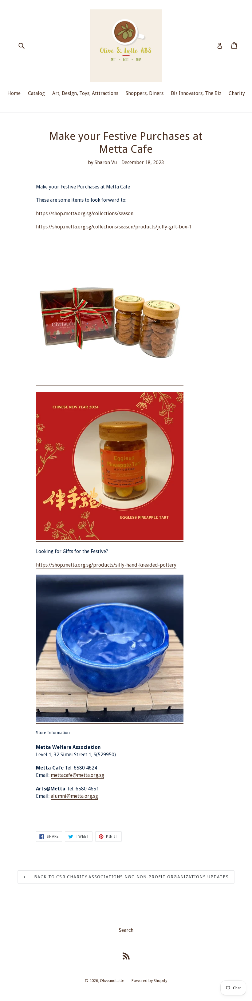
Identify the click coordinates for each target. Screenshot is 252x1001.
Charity (237, 93)
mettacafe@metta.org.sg (77, 775)
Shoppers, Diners (144, 93)
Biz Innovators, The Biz (196, 93)
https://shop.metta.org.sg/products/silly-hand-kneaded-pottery (106, 565)
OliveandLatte (112, 980)
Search (126, 930)
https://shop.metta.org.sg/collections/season (84, 213)
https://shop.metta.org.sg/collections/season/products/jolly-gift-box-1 (114, 227)
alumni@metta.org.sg (74, 796)
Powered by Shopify (149, 980)
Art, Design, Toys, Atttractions (85, 93)
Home (14, 93)
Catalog (36, 93)
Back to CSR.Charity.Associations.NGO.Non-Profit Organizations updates (130, 876)
